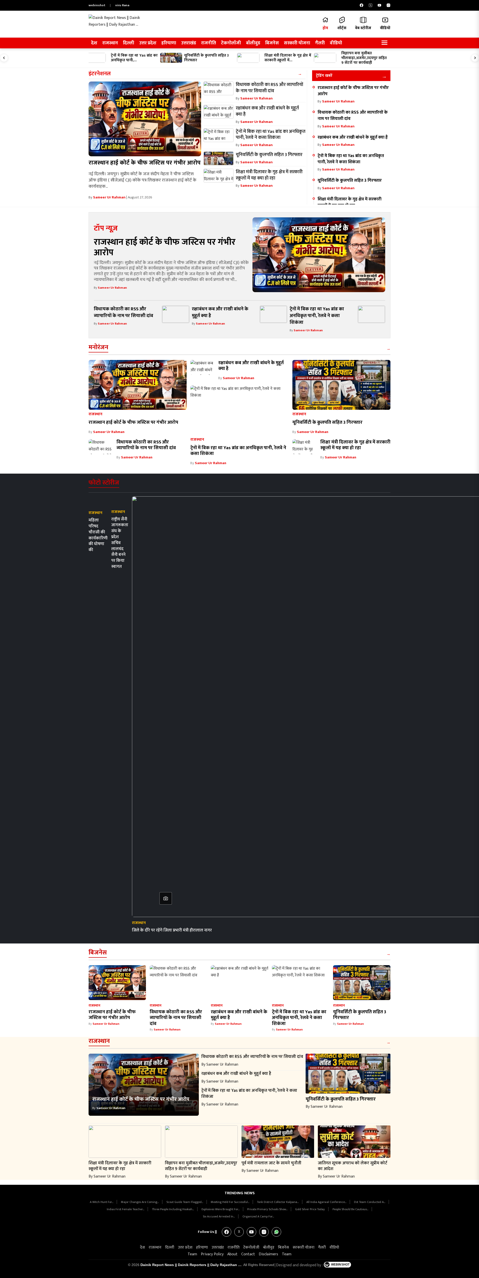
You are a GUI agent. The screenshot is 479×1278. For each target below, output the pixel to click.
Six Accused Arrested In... (219, 1216)
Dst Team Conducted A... (370, 1201)
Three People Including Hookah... (173, 1209)
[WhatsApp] (276, 1232)
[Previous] (4, 58)
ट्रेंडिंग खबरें (324, 75)
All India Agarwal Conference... (326, 1201)
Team (192, 1254)
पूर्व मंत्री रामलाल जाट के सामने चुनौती (271, 1163)
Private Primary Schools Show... (267, 1209)
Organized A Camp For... (258, 1216)
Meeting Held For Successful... (230, 1201)
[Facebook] (361, 5)
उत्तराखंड (188, 43)
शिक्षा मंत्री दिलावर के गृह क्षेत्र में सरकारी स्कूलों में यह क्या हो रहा (349, 202)
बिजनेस (272, 43)
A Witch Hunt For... (102, 1201)
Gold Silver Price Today (310, 1209)
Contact (248, 1254)
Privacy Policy (212, 1254)
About (232, 1254)
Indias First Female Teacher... (126, 1209)
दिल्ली (128, 43)
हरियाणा (168, 43)
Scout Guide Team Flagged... (185, 1201)
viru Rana (122, 5)
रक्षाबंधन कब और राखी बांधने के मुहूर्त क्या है (353, 137)
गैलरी (320, 43)
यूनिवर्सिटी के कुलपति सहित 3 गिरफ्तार (350, 180)
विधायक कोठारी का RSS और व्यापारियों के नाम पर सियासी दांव (353, 115)
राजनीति (208, 43)
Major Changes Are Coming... (140, 1201)
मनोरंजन (98, 347)
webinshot (97, 5)
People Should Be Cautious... (351, 1209)
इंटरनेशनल (100, 73)
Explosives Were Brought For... (221, 1209)
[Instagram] (388, 5)
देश (94, 43)
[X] (370, 5)
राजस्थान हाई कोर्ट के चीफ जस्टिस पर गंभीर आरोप (145, 163)
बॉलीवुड (253, 43)
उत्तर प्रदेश (147, 43)
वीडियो (336, 43)
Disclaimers (268, 1254)
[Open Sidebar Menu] (384, 43)
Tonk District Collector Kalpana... (278, 1201)
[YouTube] (379, 5)
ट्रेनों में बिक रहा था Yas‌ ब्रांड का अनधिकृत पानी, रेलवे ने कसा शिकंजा (351, 159)
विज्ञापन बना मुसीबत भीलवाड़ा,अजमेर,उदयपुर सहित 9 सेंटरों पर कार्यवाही (201, 1165)
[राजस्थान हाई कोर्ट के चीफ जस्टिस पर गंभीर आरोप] (145, 119)
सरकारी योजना (297, 43)
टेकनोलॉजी (231, 43)
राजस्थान (110, 43)
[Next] (475, 58)
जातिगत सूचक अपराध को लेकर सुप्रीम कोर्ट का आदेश (352, 1165)
